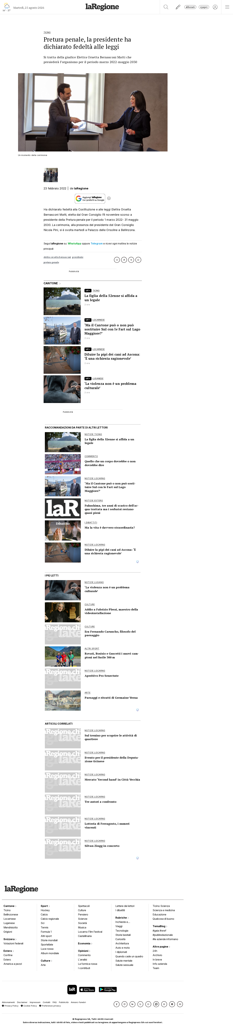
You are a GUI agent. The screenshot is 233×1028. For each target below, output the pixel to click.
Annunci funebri (78, 1002)
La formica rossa (87, 963)
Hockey (45, 910)
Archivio (157, 955)
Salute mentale (123, 960)
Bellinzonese (10, 914)
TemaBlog (159, 926)
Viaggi (118, 926)
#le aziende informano (165, 939)
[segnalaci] (178, 7)
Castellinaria (85, 936)
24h (155, 950)
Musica (82, 927)
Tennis (44, 927)
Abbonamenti (8, 1002)
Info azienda (160, 963)
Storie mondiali (49, 940)
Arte (43, 964)
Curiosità (120, 939)
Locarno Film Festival (90, 931)
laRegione (81, 188)
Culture (46, 960)
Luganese (9, 923)
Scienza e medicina (164, 910)
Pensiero (83, 914)
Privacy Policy (11, 1006)
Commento (84, 955)
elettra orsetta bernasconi (57, 257)
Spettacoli (84, 906)
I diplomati (121, 952)
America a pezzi (12, 963)
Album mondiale (50, 953)
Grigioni (7, 931)
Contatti (46, 1002)
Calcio (44, 914)
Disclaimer (22, 1002)
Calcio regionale (50, 918)
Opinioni (83, 950)
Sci (42, 923)
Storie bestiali (123, 934)
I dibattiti (120, 910)
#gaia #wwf (159, 930)
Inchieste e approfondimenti (124, 922)
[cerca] (166, 7)
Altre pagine (161, 946)
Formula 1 (46, 931)
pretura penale (51, 262)
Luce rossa (47, 948)
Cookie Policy (30, 1006)
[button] (117, 1004)
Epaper (204, 7)
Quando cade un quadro (129, 956)
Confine (8, 955)
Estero (8, 950)
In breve (157, 959)
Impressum (35, 1002)
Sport (45, 906)
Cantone (9, 906)
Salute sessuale (124, 964)
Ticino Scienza (161, 906)
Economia (84, 943)
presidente (77, 257)
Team (156, 968)
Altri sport (46, 936)
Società (82, 923)
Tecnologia (121, 930)
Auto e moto (122, 947)
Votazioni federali (13, 943)
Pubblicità (63, 1002)
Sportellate (47, 944)
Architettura (122, 943)
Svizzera (9, 939)
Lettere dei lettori (124, 906)
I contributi (84, 968)
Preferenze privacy (51, 1006)
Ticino (7, 910)
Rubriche (121, 917)
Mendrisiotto (10, 927)
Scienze (82, 918)
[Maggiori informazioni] (109, 198)
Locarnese (9, 918)
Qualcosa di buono (163, 918)
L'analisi (82, 959)
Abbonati (190, 7)
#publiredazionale (163, 934)
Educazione (159, 914)
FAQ (55, 1002)
